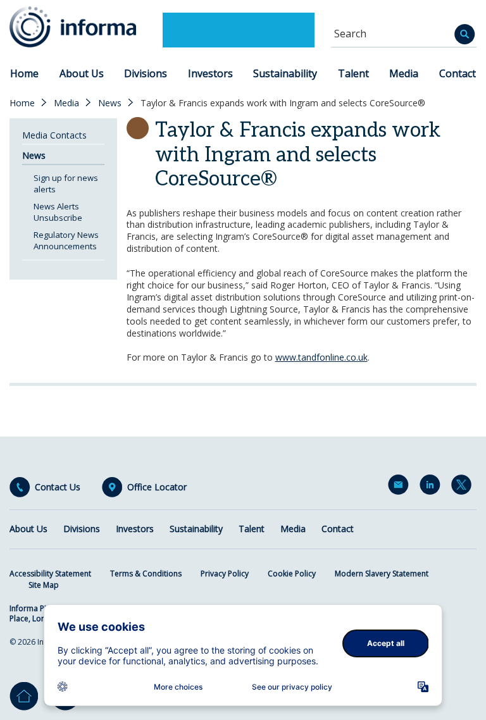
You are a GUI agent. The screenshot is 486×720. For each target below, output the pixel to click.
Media (403, 73)
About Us (81, 73)
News (110, 103)
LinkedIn (432, 487)
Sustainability (285, 73)
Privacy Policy (225, 573)
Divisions (145, 73)
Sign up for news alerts (66, 183)
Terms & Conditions (146, 573)
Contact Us (57, 487)
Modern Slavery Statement (381, 573)
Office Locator (157, 487)
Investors (210, 73)
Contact (457, 73)
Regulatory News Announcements (66, 240)
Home (24, 73)
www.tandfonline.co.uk (321, 357)
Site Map (43, 585)
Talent (353, 73)
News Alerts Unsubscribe (58, 212)
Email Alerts (400, 487)
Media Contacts (54, 135)
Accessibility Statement (50, 573)
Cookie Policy (292, 573)
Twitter (464, 487)
